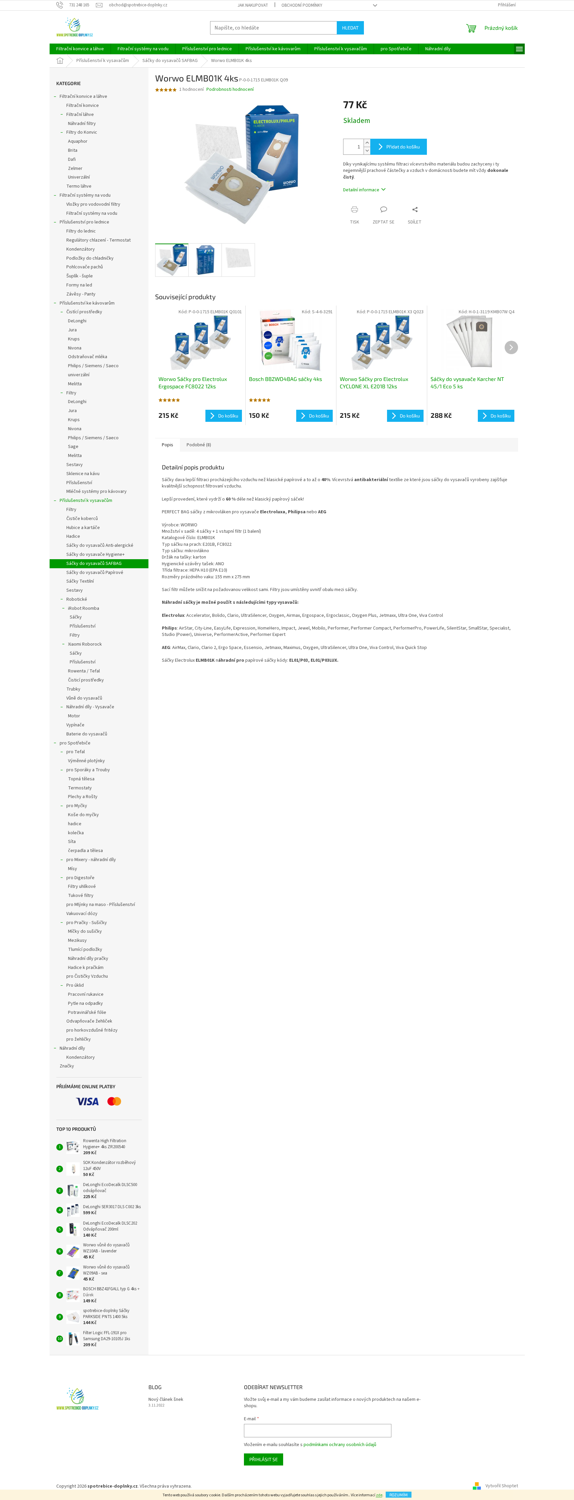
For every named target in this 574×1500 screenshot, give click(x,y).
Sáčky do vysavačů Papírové (94, 572)
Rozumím (398, 1494)
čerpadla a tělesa (85, 850)
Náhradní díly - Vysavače (90, 707)
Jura (72, 330)
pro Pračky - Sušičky (86, 922)
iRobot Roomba (83, 608)
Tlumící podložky (85, 949)
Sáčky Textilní (80, 581)
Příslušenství (79, 482)
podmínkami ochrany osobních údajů (340, 1444)
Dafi (72, 159)
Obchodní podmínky (301, 5)
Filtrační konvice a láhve (83, 96)
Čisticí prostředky (86, 680)
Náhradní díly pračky (88, 958)
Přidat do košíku (403, 146)
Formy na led (79, 285)
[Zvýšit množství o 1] (367, 143)
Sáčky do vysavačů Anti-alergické (99, 545)
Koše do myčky (83, 814)
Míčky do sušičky (85, 931)
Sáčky (76, 617)
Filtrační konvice (82, 105)
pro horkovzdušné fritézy (92, 1030)
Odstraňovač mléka (87, 356)
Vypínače (75, 725)
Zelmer (75, 168)
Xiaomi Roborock (85, 644)
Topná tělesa (81, 779)
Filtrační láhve (80, 114)
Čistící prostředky (84, 312)
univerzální (78, 375)
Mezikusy (77, 940)
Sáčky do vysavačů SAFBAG (94, 563)
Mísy (72, 868)
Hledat (350, 27)
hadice (74, 824)
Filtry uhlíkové (82, 886)
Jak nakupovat (253, 5)
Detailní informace (361, 190)
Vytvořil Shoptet (502, 1486)
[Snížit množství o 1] (367, 150)
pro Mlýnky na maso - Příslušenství (100, 904)
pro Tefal (75, 751)
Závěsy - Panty (80, 294)
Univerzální (79, 177)
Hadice (73, 536)
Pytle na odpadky (85, 1003)
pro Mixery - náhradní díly (91, 859)
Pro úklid (75, 985)
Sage (73, 446)
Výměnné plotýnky (86, 761)
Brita (72, 150)
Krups (74, 339)
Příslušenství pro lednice (84, 222)
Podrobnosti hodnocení (230, 89)
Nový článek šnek (165, 1399)
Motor (74, 716)
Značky (67, 1066)
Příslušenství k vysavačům (86, 500)
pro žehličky (78, 1039)
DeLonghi (77, 321)
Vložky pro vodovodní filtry (93, 204)
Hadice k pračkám (86, 967)
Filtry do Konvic (81, 132)
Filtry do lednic (81, 231)
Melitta (75, 384)
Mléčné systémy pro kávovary (96, 491)
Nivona (74, 348)
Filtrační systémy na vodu (85, 195)
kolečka (76, 833)
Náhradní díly (72, 1048)
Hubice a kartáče (83, 527)
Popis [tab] (167, 445)
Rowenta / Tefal (84, 671)
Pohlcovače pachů (84, 267)
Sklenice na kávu (83, 473)
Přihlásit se (263, 1459)
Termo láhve (78, 186)
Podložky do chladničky (90, 258)
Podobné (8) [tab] (199, 445)
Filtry (71, 393)
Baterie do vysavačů (86, 734)
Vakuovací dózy (82, 913)
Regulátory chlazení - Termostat (98, 240)
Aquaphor (77, 141)
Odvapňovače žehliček (89, 1021)
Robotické (76, 599)
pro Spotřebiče (75, 743)
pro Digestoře (80, 877)
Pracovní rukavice (86, 994)
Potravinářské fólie (87, 1012)
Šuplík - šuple (79, 276)
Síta (72, 841)
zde (379, 1495)
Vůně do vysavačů (84, 698)
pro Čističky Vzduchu (87, 976)
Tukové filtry (80, 895)
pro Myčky (76, 805)
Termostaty (80, 788)
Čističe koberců (82, 518)
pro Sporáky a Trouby (88, 770)
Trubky (73, 689)
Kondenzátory (80, 249)
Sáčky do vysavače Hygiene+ (95, 554)
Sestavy (74, 464)
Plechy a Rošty (83, 796)
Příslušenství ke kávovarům (87, 303)
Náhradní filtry (82, 123)
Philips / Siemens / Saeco (93, 366)
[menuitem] (80, 49)
